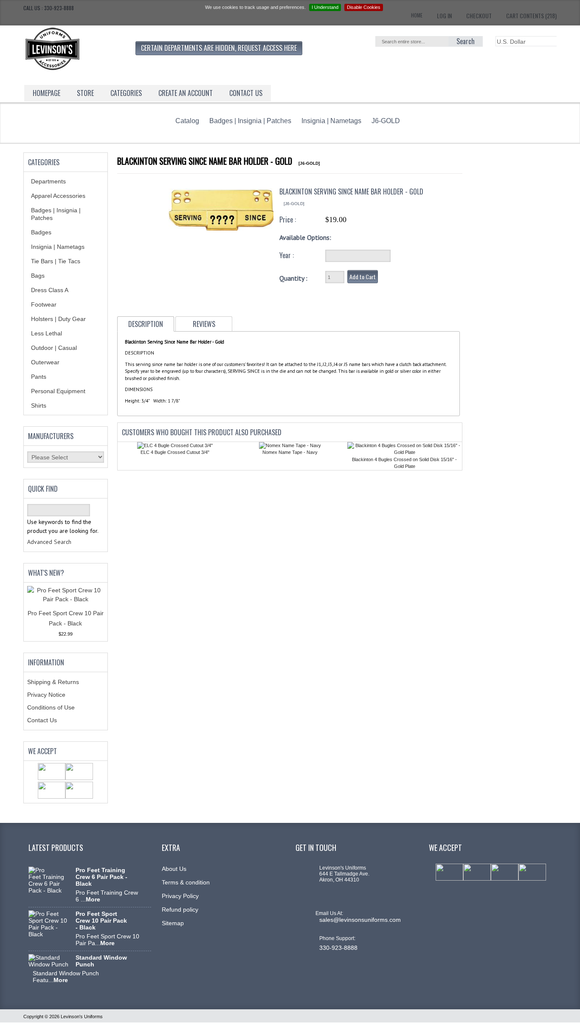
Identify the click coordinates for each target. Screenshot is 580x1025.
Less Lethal (46, 333)
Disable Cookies (363, 7)
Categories (126, 93)
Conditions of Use (51, 707)
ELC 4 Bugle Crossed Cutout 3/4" (175, 452)
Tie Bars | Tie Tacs (55, 261)
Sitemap (173, 923)
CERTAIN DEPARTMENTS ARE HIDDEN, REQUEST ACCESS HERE (219, 48)
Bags (38, 275)
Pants (38, 376)
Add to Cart (362, 276)
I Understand (325, 7)
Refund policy (180, 909)
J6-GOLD (386, 120)
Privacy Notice (46, 694)
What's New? (46, 573)
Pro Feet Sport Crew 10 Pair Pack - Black (101, 920)
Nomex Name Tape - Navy (290, 452)
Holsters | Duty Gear (58, 318)
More (93, 899)
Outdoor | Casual (54, 347)
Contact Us (42, 720)
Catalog (187, 120)
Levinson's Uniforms (82, 1016)
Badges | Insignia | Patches (250, 120)
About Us (174, 868)
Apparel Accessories (58, 195)
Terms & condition (186, 882)
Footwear (43, 304)
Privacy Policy (180, 896)
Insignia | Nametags (331, 120)
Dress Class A (49, 290)
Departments (48, 181)
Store (85, 93)
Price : (287, 219)
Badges (41, 232)
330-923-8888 (338, 947)
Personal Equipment (58, 391)
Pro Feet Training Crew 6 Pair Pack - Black (101, 877)
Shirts (38, 405)
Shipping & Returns (53, 682)
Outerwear (45, 362)
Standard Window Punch (101, 961)
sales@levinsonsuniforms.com (360, 919)
